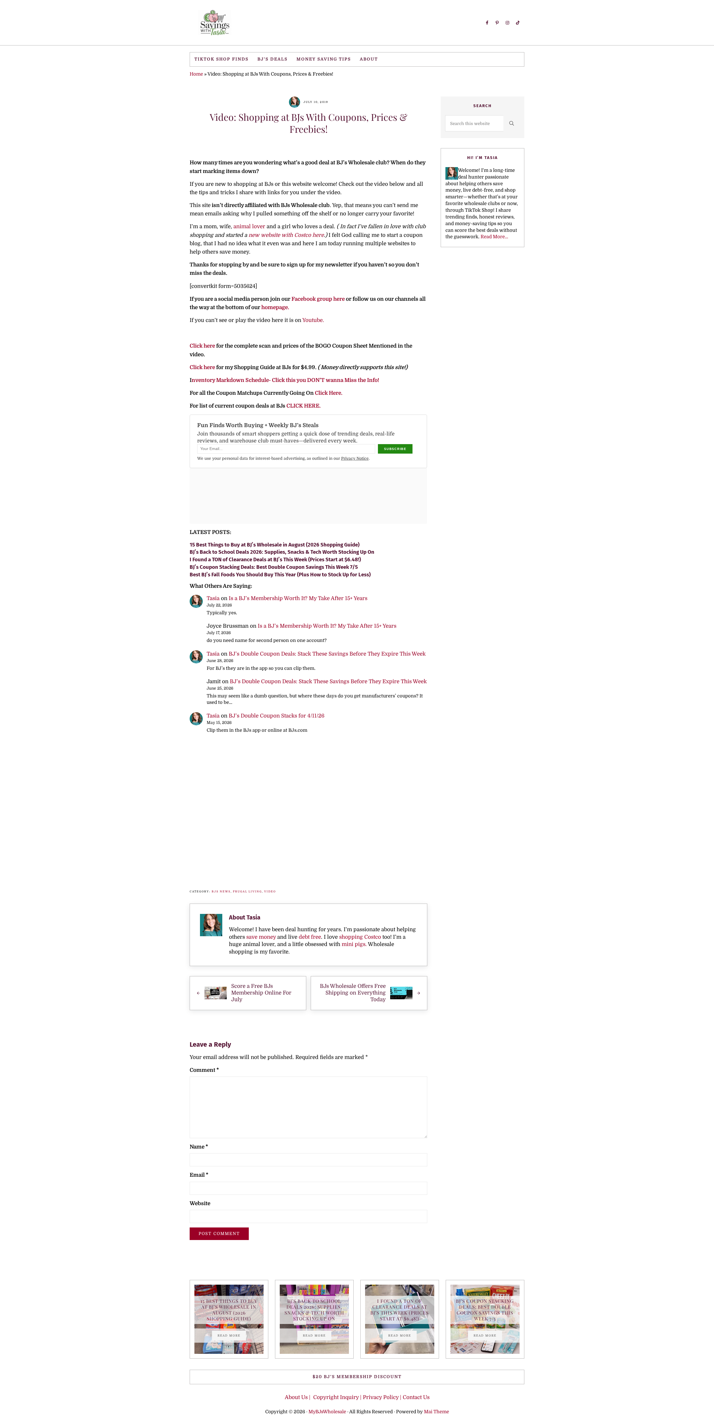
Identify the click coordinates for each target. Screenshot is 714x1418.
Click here (202, 346)
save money (261, 937)
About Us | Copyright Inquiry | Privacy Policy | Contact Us (357, 1397)
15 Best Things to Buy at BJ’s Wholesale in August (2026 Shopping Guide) (275, 544)
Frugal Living (247, 891)
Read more (232, 1336)
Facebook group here (318, 299)
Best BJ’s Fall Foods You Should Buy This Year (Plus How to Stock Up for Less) (280, 574)
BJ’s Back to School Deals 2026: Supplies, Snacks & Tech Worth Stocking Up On (282, 552)
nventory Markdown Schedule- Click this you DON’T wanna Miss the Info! (285, 380)
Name (199, 1147)
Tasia (213, 598)
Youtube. (313, 320)
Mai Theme (436, 1411)
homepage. (275, 307)
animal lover (249, 226)
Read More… (494, 236)
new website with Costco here (286, 235)
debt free (310, 937)
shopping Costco (359, 937)
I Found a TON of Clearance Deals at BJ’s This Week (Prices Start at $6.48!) (275, 559)
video (270, 891)
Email (199, 1175)
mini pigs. (354, 944)
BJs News (221, 891)
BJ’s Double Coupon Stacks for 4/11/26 (276, 716)
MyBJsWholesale (327, 1411)
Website (200, 1203)
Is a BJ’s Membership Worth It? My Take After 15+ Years (298, 598)
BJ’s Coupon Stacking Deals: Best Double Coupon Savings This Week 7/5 (274, 567)
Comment (204, 1070)
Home (196, 74)
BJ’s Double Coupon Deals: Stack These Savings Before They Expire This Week (327, 654)
